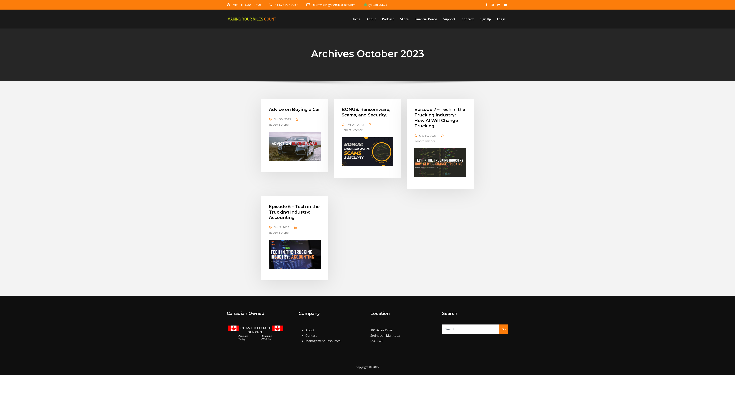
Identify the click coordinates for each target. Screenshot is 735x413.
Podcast (388, 19)
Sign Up (485, 19)
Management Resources (323, 341)
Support (449, 19)
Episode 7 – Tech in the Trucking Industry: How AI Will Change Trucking (439, 117)
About (371, 19)
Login (501, 19)
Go (504, 329)
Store (404, 19)
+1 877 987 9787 (286, 5)
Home (356, 19)
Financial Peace (426, 19)
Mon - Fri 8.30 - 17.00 (247, 5)
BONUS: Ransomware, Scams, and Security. (366, 112)
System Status (377, 5)
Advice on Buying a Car (294, 109)
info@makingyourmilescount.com (334, 5)
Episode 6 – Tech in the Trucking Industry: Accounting (294, 212)
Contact (468, 19)
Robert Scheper (279, 124)
